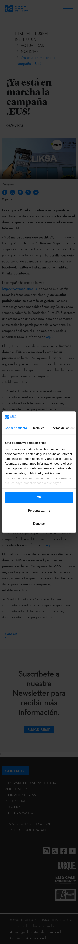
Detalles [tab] (38, 428)
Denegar (39, 523)
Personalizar (37, 510)
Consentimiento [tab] (16, 428)
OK (39, 497)
